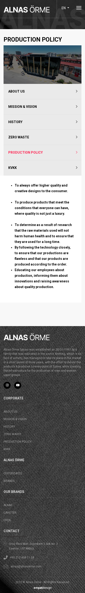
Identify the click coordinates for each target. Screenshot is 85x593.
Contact (12, 531)
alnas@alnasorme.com (26, 566)
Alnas (8, 505)
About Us (16, 91)
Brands (9, 481)
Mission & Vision (22, 107)
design (43, 587)
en (64, 8)
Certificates (13, 473)
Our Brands (14, 492)
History (15, 122)
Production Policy (25, 152)
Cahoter (10, 512)
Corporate (13, 398)
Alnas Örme (14, 460)
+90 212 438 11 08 (22, 557)
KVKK (12, 168)
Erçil (7, 520)
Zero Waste (18, 137)
